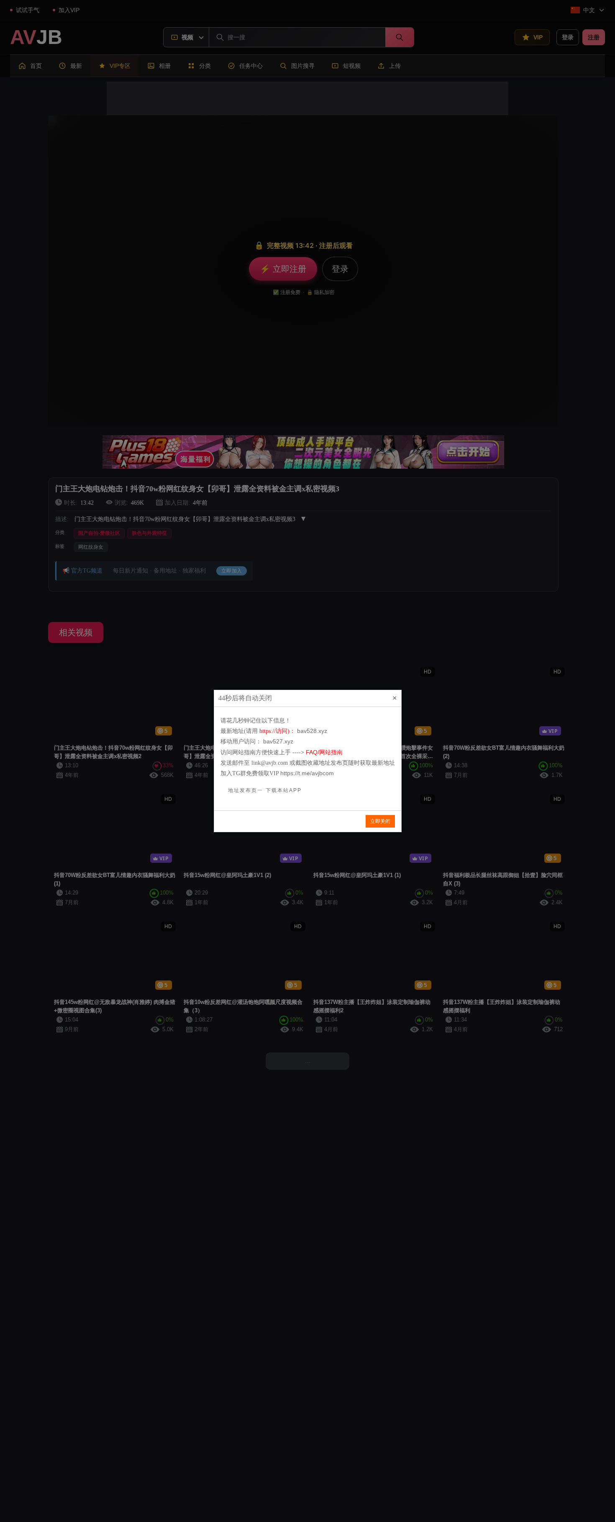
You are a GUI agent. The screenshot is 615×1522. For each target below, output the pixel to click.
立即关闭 (380, 821)
